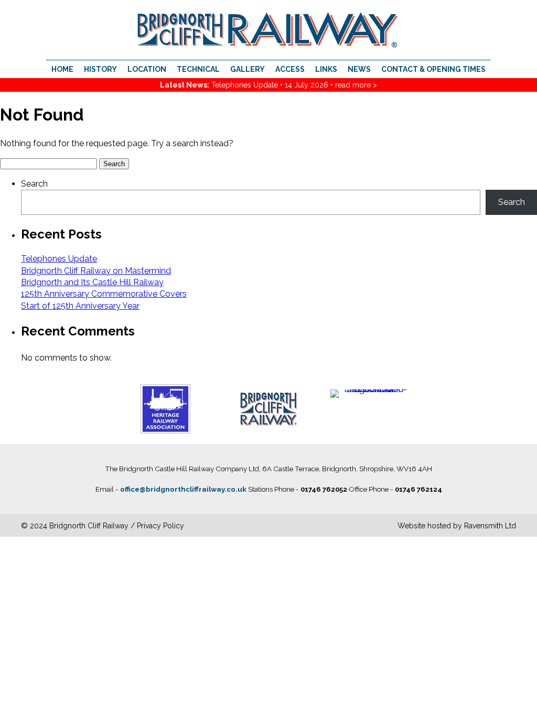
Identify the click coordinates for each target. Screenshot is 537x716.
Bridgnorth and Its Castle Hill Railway (92, 282)
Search (34, 184)
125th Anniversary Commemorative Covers (104, 294)
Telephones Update (244, 85)
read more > (356, 85)
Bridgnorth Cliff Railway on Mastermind (96, 271)
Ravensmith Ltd (490, 526)
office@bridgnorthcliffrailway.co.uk (183, 489)
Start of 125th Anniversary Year (80, 306)
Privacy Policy (160, 526)
